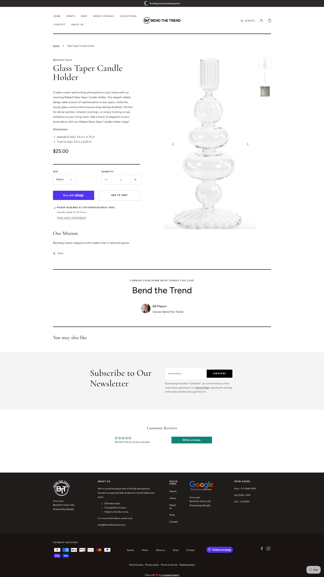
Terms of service (169, 564)
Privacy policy (152, 564)
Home (56, 45)
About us (172, 506)
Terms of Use (202, 387)
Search (173, 491)
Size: (55, 171)
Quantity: (107, 171)
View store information (71, 217)
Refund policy (136, 564)
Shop (172, 514)
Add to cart (119, 195)
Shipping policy (187, 564)
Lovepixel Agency (170, 575)
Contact (173, 521)
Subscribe (219, 373)
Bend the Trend (61, 505)
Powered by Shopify (63, 509)
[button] (248, 20)
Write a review (192, 440)
